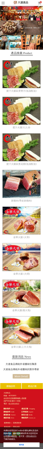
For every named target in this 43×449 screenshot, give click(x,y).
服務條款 (7, 423)
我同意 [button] (21, 444)
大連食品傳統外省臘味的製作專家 (21, 369)
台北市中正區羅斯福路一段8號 (15, 398)
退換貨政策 (17, 423)
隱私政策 (16, 427)
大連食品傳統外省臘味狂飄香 (21, 364)
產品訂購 (32, 386)
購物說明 (10, 386)
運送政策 (7, 427)
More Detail (21, 376)
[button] (17, 439)
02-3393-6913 (14, 403)
